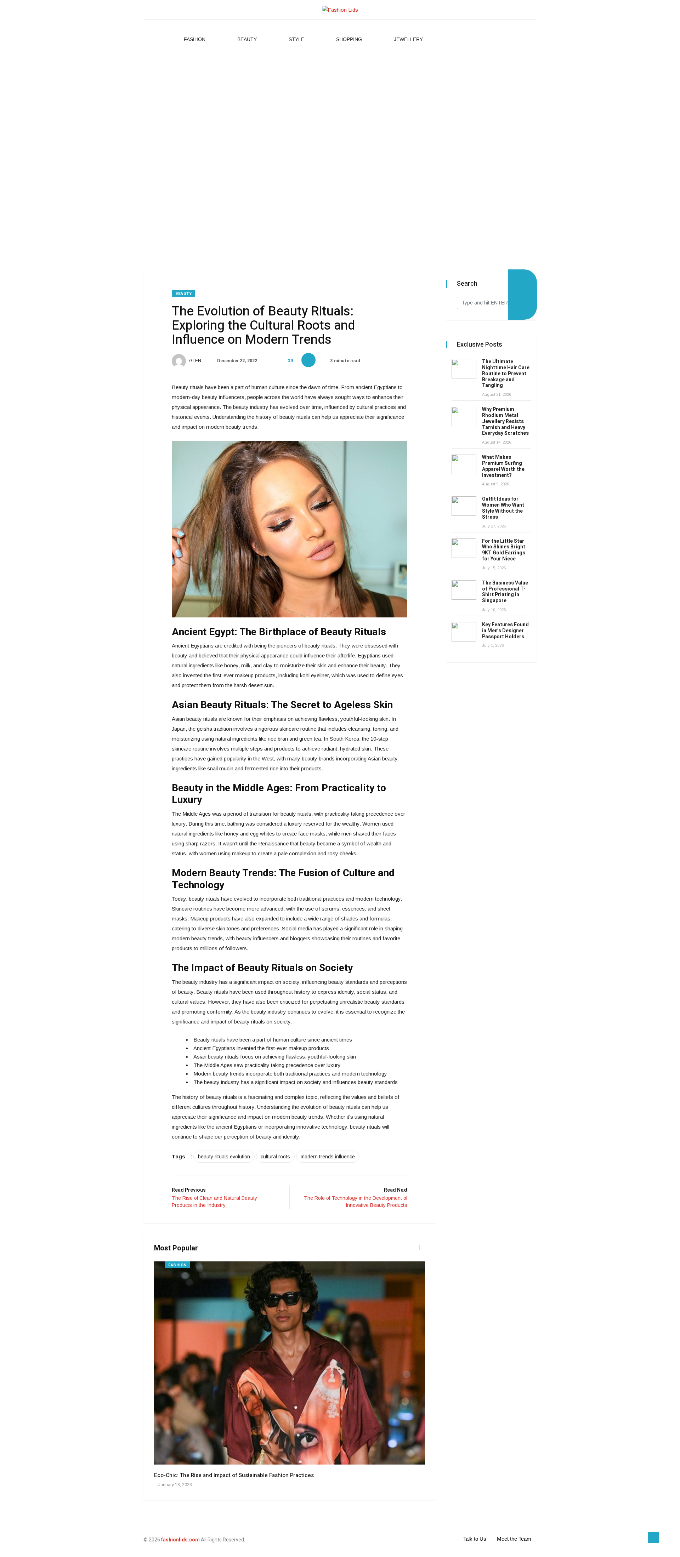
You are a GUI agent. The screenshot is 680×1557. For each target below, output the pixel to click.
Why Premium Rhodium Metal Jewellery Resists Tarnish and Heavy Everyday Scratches (505, 421)
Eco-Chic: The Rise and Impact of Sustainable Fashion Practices (234, 1475)
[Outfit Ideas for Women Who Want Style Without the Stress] (464, 506)
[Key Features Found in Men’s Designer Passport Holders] (464, 631)
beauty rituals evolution (224, 1156)
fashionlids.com (180, 1539)
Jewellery (408, 39)
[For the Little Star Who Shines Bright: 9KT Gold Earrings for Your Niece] (464, 548)
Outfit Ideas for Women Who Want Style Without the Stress (503, 507)
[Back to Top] (653, 1537)
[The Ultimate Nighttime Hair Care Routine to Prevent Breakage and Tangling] (464, 368)
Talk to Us (474, 1539)
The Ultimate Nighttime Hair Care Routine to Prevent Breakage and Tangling (505, 373)
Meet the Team (514, 1539)
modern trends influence (328, 1156)
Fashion (194, 39)
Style (296, 39)
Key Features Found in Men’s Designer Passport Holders (505, 630)
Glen (194, 360)
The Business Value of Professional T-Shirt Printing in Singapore (505, 591)
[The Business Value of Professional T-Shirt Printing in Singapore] (464, 590)
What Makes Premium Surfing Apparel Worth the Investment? (503, 466)
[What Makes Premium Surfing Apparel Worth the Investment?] (464, 464)
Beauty (247, 39)
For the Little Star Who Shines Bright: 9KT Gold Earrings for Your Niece (504, 550)
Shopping (349, 39)
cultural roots (275, 1156)
